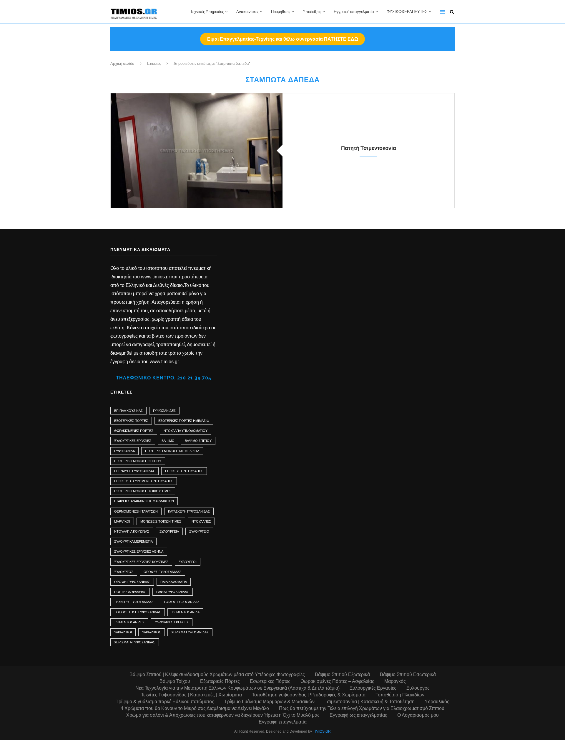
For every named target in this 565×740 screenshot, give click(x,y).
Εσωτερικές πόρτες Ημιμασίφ (183, 420)
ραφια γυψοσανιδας (172, 592)
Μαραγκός (395, 681)
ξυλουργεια (169, 531)
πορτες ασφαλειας (130, 592)
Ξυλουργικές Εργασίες (373, 688)
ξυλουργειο (199, 531)
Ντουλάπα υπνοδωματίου (185, 430)
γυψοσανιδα (124, 451)
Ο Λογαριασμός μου (418, 715)
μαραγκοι (122, 521)
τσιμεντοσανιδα (185, 612)
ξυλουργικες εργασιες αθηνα (138, 551)
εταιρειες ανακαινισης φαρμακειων (144, 501)
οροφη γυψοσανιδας (132, 582)
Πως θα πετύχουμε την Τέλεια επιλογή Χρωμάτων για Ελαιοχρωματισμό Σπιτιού (361, 708)
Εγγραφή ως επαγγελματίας (358, 715)
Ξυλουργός (418, 688)
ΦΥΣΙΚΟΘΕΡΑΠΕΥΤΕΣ (407, 11)
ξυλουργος (123, 572)
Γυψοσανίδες (164, 410)
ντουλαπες (201, 521)
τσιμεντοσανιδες (129, 622)
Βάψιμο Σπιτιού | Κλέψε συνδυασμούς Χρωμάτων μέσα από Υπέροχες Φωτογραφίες (217, 674)
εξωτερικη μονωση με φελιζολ (172, 451)
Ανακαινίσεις (247, 11)
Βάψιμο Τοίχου (174, 681)
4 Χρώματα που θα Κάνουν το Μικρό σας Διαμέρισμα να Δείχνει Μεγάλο (195, 708)
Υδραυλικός (437, 701)
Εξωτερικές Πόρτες (131, 420)
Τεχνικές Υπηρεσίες (207, 11)
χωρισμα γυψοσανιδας (190, 632)
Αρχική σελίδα (122, 63)
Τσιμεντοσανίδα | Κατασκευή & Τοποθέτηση (370, 701)
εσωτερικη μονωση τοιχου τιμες (142, 491)
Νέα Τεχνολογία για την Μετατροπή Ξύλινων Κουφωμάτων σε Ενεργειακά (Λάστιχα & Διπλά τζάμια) (237, 688)
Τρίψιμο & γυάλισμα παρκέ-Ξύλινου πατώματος (165, 701)
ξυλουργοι (188, 562)
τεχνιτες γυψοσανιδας (133, 602)
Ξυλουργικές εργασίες (132, 440)
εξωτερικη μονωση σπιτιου (137, 461)
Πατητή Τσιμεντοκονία (368, 148)
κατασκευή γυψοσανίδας (189, 511)
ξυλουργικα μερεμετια (133, 541)
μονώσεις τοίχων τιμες (160, 521)
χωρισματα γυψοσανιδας (134, 642)
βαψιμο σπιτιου (198, 440)
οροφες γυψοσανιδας (162, 572)
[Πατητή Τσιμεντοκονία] (196, 150)
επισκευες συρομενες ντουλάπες (143, 481)
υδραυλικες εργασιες (172, 622)
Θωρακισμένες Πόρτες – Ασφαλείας (337, 681)
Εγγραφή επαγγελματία (354, 11)
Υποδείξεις (312, 11)
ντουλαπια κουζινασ (131, 531)
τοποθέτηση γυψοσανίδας (137, 612)
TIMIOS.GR (322, 731)
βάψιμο (168, 440)
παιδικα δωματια (173, 582)
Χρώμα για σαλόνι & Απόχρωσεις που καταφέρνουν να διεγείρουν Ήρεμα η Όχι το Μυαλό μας (223, 715)
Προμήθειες (280, 11)
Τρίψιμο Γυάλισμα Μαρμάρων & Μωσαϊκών (269, 701)
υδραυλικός (151, 632)
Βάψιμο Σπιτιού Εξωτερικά (342, 674)
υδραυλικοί (123, 632)
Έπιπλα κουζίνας (128, 410)
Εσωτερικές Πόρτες (270, 681)
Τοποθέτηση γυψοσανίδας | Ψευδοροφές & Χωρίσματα (308, 694)
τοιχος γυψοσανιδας (182, 602)
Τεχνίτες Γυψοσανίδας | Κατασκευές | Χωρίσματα (191, 694)
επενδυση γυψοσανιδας (134, 471)
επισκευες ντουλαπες (184, 471)
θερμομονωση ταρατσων (136, 511)
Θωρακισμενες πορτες (133, 430)
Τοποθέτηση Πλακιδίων (399, 694)
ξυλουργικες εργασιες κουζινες (141, 562)
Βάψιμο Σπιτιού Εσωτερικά (408, 674)
